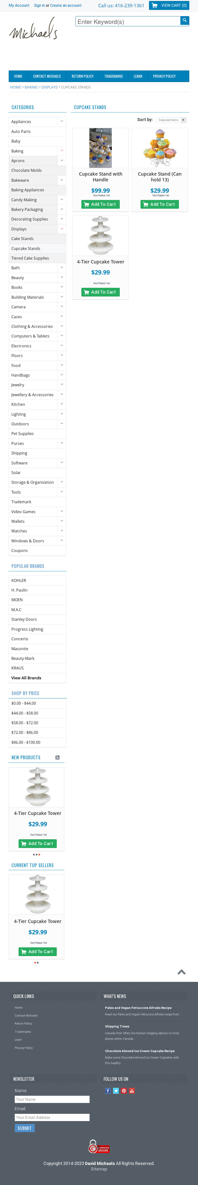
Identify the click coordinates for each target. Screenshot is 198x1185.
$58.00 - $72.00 (24, 722)
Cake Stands (22, 238)
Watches (19, 531)
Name (21, 1090)
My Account (19, 5)
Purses (17, 443)
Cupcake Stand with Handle (100, 177)
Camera (18, 307)
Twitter (116, 1091)
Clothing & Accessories (32, 326)
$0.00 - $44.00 (23, 703)
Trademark (21, 501)
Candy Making (24, 199)
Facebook (108, 1091)
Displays (49, 87)
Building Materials (27, 297)
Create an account (66, 5)
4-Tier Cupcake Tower (100, 262)
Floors (17, 355)
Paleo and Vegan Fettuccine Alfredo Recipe (138, 1008)
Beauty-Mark (22, 658)
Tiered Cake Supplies (30, 258)
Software (19, 463)
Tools (16, 492)
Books (16, 287)
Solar (16, 472)
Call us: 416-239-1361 (121, 5)
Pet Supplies (22, 433)
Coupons (19, 550)
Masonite (19, 648)
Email (20, 1108)
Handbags (20, 375)
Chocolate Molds (26, 170)
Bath (15, 267)
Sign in (39, 5)
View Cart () (174, 5)
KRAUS (17, 668)
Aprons (18, 160)
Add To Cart (103, 204)
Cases (16, 316)
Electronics (21, 346)
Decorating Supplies (29, 219)
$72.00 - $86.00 (24, 732)
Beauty (17, 277)
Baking (31, 87)
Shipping (19, 453)
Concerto (19, 638)
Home (15, 87)
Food (16, 365)
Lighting (18, 414)
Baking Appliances (27, 190)
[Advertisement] (101, 57)
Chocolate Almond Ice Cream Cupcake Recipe (140, 1051)
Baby (15, 141)
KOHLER (18, 580)
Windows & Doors (27, 541)
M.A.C (16, 609)
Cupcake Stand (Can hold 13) (160, 177)
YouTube (132, 1091)
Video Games (23, 511)
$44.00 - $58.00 (24, 713)
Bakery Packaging (27, 209)
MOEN (17, 599)
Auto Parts (21, 131)
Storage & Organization (32, 482)
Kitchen (18, 404)
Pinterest (124, 1091)
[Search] (184, 20)
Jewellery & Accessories (32, 394)
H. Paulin (19, 590)
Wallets (18, 521)
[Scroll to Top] (182, 973)
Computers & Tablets (30, 336)
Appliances (21, 121)
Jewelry (17, 384)
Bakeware (20, 180)
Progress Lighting (27, 629)
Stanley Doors (24, 619)
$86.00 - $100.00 (25, 742)
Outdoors (20, 424)
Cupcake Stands (25, 248)
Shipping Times (117, 1026)
